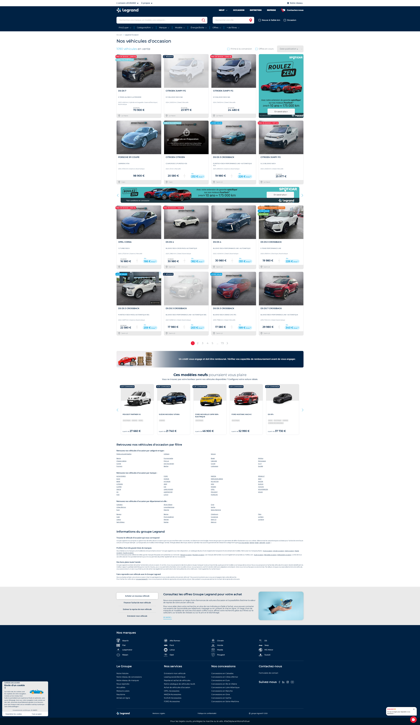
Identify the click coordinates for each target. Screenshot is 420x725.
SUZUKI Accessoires (172, 698)
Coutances (214, 517)
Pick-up (166, 461)
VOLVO (260, 492)
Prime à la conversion (241, 49)
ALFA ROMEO (121, 476)
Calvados (119, 504)
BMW (118, 481)
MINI (212, 484)
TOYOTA (261, 487)
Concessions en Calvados (222, 673)
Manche (166, 510)
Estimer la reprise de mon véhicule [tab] (137, 609)
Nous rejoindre (122, 684)
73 (222, 343)
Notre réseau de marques (127, 680)
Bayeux (118, 514)
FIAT (118, 494)
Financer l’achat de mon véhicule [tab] (137, 602)
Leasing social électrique (174, 677)
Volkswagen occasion (284, 555)
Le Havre (261, 519)
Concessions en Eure (220, 680)
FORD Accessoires (172, 701)
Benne (118, 458)
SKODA (260, 481)
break (257, 542)
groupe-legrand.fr (142, 579)
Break (213, 458)
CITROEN (119, 484)
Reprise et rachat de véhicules (177, 680)
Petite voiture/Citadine (123, 454)
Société (260, 466)
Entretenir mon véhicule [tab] (137, 616)
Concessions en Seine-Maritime (225, 701)
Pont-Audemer (169, 517)
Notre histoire (122, 673)
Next (301, 86)
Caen (118, 517)
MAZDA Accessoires (172, 694)
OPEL (213, 489)
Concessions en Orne (220, 694)
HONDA (166, 479)
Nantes (166, 522)
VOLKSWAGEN (263, 489)
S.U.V (260, 463)
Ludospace (214, 466)
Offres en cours (266, 49)
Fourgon (119, 466)
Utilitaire (166, 454)
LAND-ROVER (168, 489)
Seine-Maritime (216, 510)
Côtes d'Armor (121, 507)
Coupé (213, 463)
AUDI (118, 479)
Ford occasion (267, 551)
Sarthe (213, 507)
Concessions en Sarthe (221, 698)
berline (252, 542)
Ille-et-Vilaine (168, 504)
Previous (261, 86)
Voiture (213, 454)
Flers (259, 514)
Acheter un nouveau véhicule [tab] (137, 596)
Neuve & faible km (271, 20)
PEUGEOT (214, 492)
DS (117, 492)
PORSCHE (214, 494)
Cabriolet (214, 461)
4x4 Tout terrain (169, 463)
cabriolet (262, 542)
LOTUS (166, 494)
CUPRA (119, 487)
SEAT (260, 479)
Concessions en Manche (222, 691)
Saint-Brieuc (120, 522)
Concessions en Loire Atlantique (225, 687)
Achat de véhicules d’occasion (177, 687)
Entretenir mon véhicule (175, 673)
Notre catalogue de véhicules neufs (179, 684)
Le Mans (260, 517)
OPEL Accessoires (171, 691)
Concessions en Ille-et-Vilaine (224, 684)
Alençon (213, 522)
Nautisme (120, 694)
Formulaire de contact (268, 673)
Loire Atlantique (169, 507)
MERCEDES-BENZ (217, 479)
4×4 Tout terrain (244, 542)
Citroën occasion (278, 551)
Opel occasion (289, 551)
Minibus (260, 458)
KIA (165, 487)
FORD (166, 476)
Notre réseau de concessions (129, 677)
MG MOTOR (215, 481)
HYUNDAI (167, 481)
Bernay (166, 514)
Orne (212, 504)
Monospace (262, 461)
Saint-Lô (213, 519)
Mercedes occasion (270, 555)
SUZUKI (260, 484)
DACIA (118, 489)
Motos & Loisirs (122, 691)
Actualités (120, 687)
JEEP (165, 484)
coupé (268, 542)
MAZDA (213, 476)
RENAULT (261, 476)
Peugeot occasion (198, 555)
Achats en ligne (123, 698)
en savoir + (167, 617)
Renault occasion (186, 555)
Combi (118, 463)
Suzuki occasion (128, 553)
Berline (166, 466)
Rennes (166, 519)
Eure (118, 510)
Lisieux (118, 519)
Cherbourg (214, 514)
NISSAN (213, 487)
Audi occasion (258, 555)
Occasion (291, 20)
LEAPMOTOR (168, 492)
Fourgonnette (168, 458)
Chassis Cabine (121, 461)
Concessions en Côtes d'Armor (224, 677)
